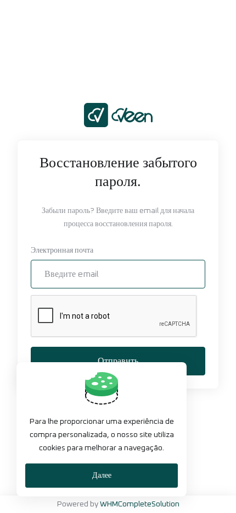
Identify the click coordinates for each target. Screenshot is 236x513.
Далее (101, 475)
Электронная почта (62, 250)
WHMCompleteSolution (139, 504)
